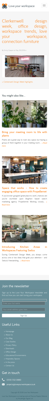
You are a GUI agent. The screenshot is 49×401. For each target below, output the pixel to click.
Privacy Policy (10, 345)
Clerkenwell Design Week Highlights (18, 81)
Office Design (10, 352)
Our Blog (8, 338)
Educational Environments (15, 355)
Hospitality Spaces (12, 358)
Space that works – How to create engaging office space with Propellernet (24, 189)
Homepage (9, 331)
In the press (9, 362)
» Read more (25, 260)
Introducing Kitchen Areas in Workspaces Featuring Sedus (24, 248)
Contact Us (9, 365)
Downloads (9, 348)
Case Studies (10, 341)
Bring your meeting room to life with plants (24, 133)
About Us (8, 334)
